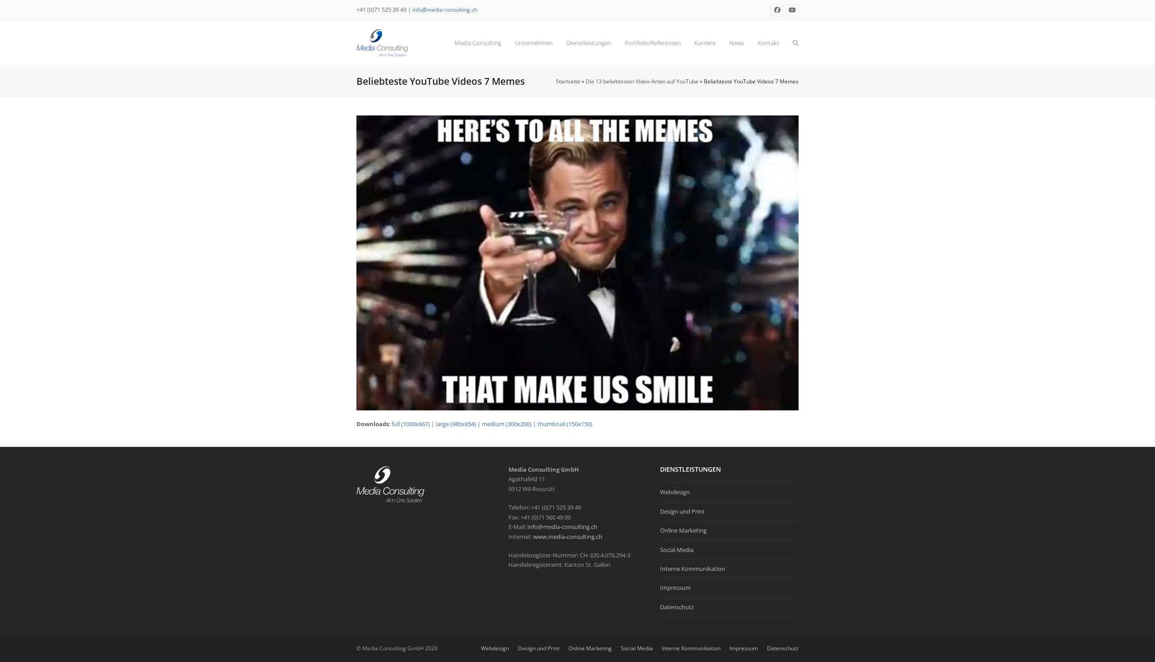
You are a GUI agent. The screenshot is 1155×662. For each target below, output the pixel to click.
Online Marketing (683, 530)
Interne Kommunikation (692, 569)
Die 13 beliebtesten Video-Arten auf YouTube (642, 81)
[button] (795, 42)
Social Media (676, 550)
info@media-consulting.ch (444, 10)
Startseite (568, 81)
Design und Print (682, 511)
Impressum (675, 588)
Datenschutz (677, 607)
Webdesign (675, 492)
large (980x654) (456, 424)
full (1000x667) (411, 424)
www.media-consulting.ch (567, 537)
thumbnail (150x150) (564, 424)
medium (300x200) (506, 424)
